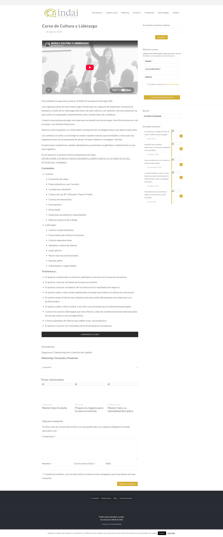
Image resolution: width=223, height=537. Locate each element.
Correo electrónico (84, 463)
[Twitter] (168, 3)
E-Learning (95, 498)
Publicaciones (106, 498)
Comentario (49, 436)
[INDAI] (61, 12)
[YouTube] (171, 3)
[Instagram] (177, 3)
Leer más (171, 533)
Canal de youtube (126, 498)
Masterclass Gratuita (54, 407)
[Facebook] (165, 3)
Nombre (47, 463)
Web (108, 463)
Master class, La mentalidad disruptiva (120, 409)
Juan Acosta (117, 524)
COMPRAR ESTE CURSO (90, 334)
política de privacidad (171, 84)
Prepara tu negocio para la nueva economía (89, 409)
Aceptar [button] (162, 533)
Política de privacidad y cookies (111, 517)
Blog (115, 498)
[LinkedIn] (174, 3)
